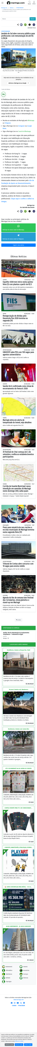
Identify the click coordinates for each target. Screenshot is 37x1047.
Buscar (33, 19)
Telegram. (8, 123)
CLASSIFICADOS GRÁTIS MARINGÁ (18, 644)
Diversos (25, 978)
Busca (29, 4)
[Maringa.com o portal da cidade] (16, 2)
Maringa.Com (4, 7)
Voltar (19, 620)
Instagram (21, 126)
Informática (9, 970)
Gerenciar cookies (9, 1044)
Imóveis (25, 966)
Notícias (12, 7)
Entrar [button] (34, 4)
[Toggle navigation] (2, 3)
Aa (3, 94)
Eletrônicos (9, 974)
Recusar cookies (19, 1044)
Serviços (25, 974)
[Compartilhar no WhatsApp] (25, 24)
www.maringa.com (19, 999)
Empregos (8, 981)
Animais (8, 978)
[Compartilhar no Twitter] (29, 24)
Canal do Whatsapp (24, 131)
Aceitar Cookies (28, 1044)
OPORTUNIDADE (19, 7)
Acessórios (26, 970)
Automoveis (9, 966)
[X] (21, 1003)
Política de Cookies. (19, 1041)
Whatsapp (31, 120)
